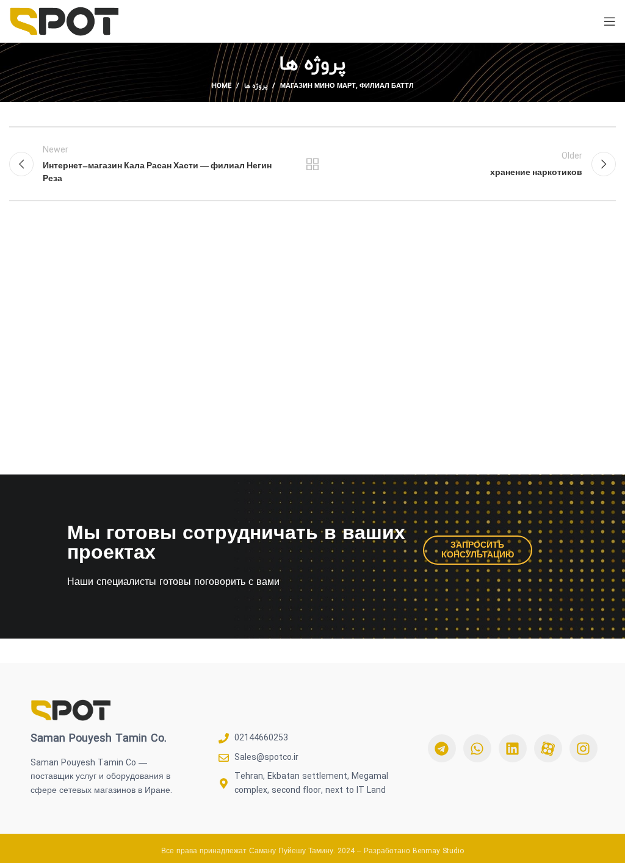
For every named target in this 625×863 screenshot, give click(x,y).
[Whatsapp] (477, 748)
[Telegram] (442, 748)
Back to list (312, 164)
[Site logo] (63, 20)
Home (221, 86)
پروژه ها (255, 85)
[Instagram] (583, 748)
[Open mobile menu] (610, 21)
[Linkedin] (513, 748)
